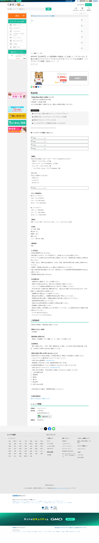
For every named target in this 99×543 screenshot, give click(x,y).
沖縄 (31, 456)
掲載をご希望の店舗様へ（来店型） (84, 441)
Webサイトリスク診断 (47, 501)
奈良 (26, 443)
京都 (15, 443)
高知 (26, 453)
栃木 (36, 441)
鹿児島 (25, 456)
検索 (48, 9)
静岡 (10, 451)
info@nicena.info (55, 367)
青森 (10, 446)
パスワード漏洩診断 (39, 501)
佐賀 (36, 453)
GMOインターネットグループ (60, 488)
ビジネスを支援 (34, 531)
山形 (31, 446)
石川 (15, 448)
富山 (10, 448)
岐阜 (42, 448)
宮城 (20, 446)
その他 (78, 531)
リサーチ (53, 531)
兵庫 (20, 443)
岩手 (15, 446)
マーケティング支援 (47, 531)
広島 (20, 451)
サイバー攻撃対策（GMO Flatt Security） (49, 502)
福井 (20, 448)
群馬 (42, 441)
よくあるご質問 (50, 446)
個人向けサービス (73, 531)
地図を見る (45, 416)
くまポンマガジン (81, 448)
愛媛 (20, 453)
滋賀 (36, 443)
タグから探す (50, 443)
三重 (15, 451)
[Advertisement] (58, 471)
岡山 (36, 451)
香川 (15, 453)
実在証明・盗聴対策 (16, 502)
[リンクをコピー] (57, 428)
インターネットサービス (17, 531)
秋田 (26, 446)
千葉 (26, 441)
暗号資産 (67, 531)
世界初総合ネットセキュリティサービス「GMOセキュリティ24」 (23, 501)
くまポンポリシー (66, 443)
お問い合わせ (50, 448)
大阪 (10, 443)
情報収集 (57, 531)
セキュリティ (40, 531)
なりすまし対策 (59, 502)
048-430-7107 (50, 360)
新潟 (42, 446)
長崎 (42, 453)
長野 (31, 448)
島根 (31, 451)
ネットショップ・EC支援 (26, 531)
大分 (15, 456)
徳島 (10, 453)
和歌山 (30, 443)
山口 (42, 451)
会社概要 (49, 454)
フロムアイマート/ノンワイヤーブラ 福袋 (43, 15)
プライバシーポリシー (67, 446)
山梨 (26, 448)
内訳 (66, 82)
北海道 (41, 443)
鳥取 (26, 451)
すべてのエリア (11, 438)
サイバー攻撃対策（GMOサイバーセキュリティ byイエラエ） (31, 502)
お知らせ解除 (80, 457)
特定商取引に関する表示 (67, 451)
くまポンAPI (80, 454)
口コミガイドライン (66, 448)
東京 (10, 441)
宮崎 (20, 456)
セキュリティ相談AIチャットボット (58, 501)
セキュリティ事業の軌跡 (68, 502)
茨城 (31, 441)
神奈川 (15, 441)
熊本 (10, 456)
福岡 (31, 453)
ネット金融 (62, 531)
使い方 (48, 441)
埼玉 (20, 441)
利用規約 (64, 441)
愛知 (36, 448)
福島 (36, 446)
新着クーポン (16, 47)
